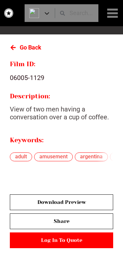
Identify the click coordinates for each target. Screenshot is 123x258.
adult (21, 156)
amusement (53, 156)
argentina (91, 156)
